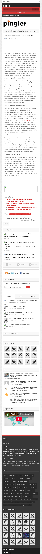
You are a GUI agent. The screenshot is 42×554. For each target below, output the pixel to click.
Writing (22, 505)
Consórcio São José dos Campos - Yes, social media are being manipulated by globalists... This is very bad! (23, 375)
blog (31, 475)
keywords (21, 490)
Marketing (31, 35)
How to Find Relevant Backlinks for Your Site (21, 312)
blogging (6, 478)
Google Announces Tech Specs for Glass (17, 218)
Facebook (3, 5)
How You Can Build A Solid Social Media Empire (22, 207)
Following (19, 214)
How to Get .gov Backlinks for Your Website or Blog (23, 300)
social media (27, 214)
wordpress (14, 505)
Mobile (34, 493)
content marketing (9, 484)
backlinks (20, 475)
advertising (12, 475)
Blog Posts (14, 478)
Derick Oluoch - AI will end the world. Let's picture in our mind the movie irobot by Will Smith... (23, 387)
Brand (21, 478)
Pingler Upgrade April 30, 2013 (28, 220)
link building (30, 490)
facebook (32, 487)
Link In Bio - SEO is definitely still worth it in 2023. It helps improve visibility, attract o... (23, 393)
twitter (17, 502)
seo (16, 499)
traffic (11, 502)
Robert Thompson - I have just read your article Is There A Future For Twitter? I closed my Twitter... (23, 399)
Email (14, 487)
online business (8, 496)
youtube (28, 505)
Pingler (24, 35)
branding (28, 478)
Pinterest (17, 496)
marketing (27, 493)
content (14, 481)
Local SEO (19, 493)
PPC (30, 496)
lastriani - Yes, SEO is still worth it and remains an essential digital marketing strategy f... (23, 381)
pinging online (28, 120)
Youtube (9, 5)
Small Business (24, 499)
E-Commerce (32, 484)
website (6, 505)
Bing (26, 475)
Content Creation (23, 481)
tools (5, 502)
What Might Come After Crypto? (11, 15)
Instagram (13, 490)
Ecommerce (7, 487)
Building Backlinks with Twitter (17, 306)
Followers (12, 214)
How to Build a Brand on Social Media (19, 209)
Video (23, 502)
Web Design (30, 502)
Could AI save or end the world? (19, 390)
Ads (5, 475)
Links (12, 493)
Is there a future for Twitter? (13, 378)
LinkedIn (6, 493)
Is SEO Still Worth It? (16, 384)
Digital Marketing (21, 484)
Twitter (6, 5)
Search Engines (8, 499)
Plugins (25, 496)
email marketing (23, 487)
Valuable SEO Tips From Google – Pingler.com (21, 318)
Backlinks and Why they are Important (19, 324)
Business (6, 481)
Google (6, 490)
